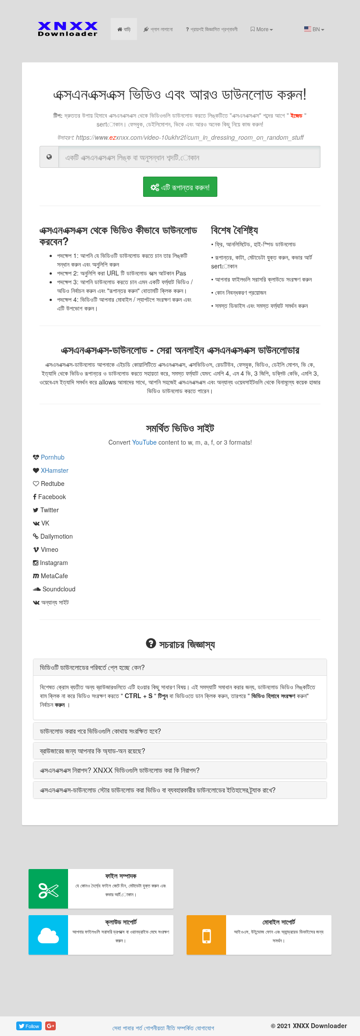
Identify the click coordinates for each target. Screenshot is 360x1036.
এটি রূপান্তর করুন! (184, 186)
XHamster (54, 470)
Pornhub (53, 457)
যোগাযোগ (204, 1027)
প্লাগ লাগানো (162, 29)
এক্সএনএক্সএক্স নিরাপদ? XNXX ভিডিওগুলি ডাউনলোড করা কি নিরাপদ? (120, 770)
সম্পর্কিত (185, 1027)
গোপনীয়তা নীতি (159, 1027)
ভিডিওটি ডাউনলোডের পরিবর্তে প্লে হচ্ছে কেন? (92, 667)
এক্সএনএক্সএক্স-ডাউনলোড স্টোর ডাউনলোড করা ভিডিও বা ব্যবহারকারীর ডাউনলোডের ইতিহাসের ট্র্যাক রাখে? (158, 790)
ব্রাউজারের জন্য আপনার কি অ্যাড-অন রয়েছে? (92, 751)
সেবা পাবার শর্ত (127, 1027)
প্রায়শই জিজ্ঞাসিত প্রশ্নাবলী (214, 29)
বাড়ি (127, 29)
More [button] (262, 29)
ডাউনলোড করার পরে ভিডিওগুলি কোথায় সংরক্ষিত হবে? (100, 731)
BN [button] (315, 29)
